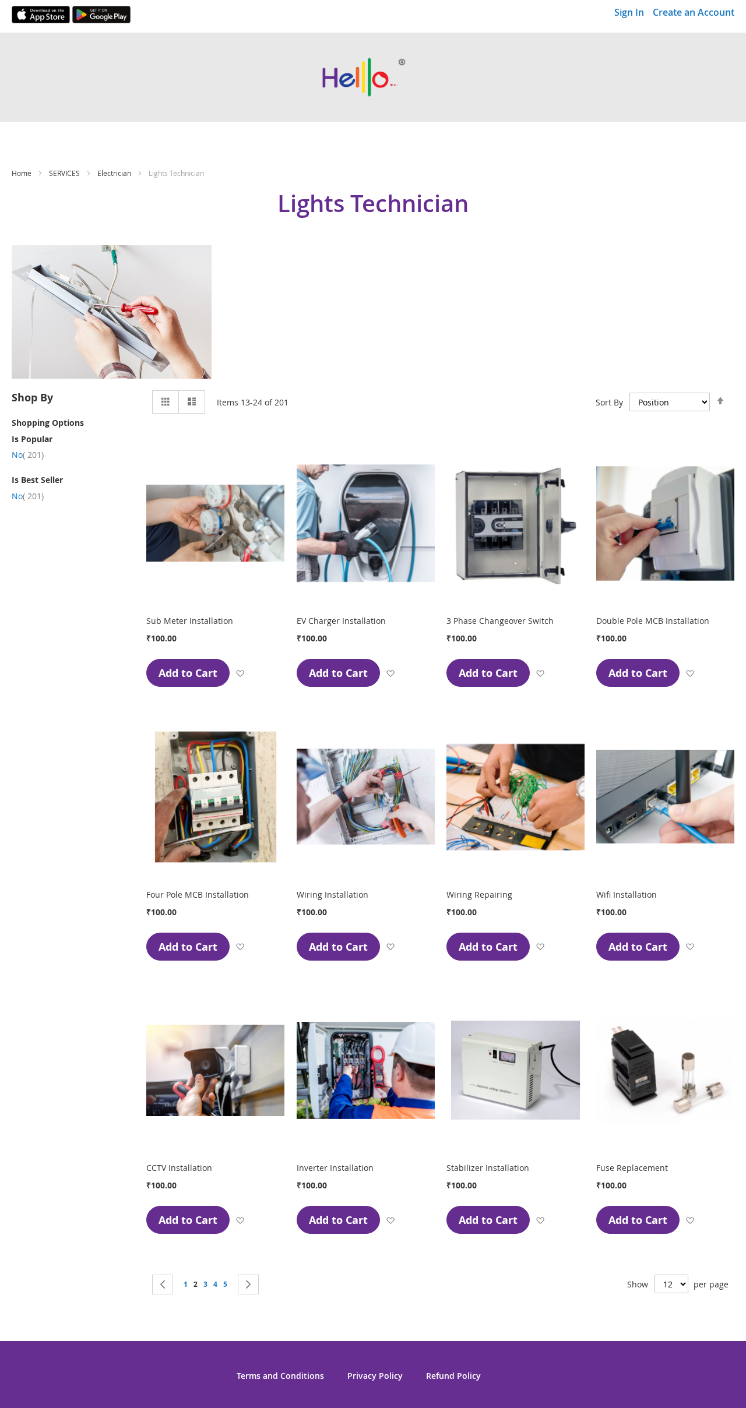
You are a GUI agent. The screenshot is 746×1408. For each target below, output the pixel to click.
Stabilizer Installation (487, 1167)
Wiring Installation (332, 894)
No (28, 454)
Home (22, 173)
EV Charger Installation (341, 620)
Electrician (115, 173)
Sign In (629, 12)
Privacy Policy (375, 1375)
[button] (240, 673)
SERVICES (65, 173)
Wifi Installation (626, 894)
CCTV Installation (179, 1167)
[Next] (248, 1284)
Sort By (609, 402)
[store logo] (373, 77)
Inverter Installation (335, 1167)
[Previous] (162, 1284)
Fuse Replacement (632, 1167)
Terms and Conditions (280, 1375)
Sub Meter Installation (189, 620)
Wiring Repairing (479, 894)
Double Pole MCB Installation (652, 620)
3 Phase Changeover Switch (500, 620)
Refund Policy (453, 1375)
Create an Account (693, 12)
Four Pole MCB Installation (197, 894)
